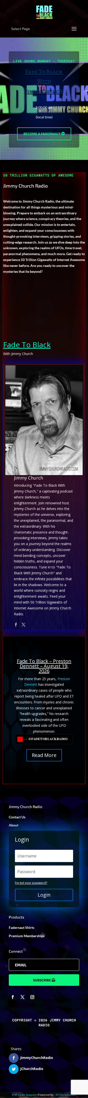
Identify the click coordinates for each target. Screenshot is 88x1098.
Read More (44, 727)
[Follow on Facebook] (13, 997)
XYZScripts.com (66, 1095)
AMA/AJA (44, 703)
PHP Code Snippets (24, 1095)
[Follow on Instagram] (32, 997)
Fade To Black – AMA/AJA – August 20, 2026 (44, 693)
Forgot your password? (31, 883)
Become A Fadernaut (41, 134)
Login (44, 895)
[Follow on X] (22, 997)
